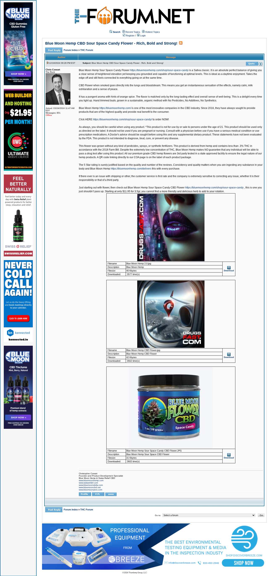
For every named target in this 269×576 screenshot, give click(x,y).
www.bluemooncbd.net (90, 487)
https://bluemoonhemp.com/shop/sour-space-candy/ (122, 119)
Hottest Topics (152, 32)
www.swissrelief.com (88, 483)
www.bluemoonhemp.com (91, 480)
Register (129, 35)
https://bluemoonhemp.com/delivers (131, 168)
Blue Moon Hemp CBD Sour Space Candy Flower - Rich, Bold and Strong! (111, 43)
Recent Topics (132, 32)
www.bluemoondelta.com (91, 485)
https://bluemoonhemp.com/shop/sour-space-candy (159, 70)
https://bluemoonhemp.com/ (115, 108)
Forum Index (71, 50)
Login (143, 35)
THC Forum (86, 50)
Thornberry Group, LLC (138, 572)
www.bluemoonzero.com (90, 490)
